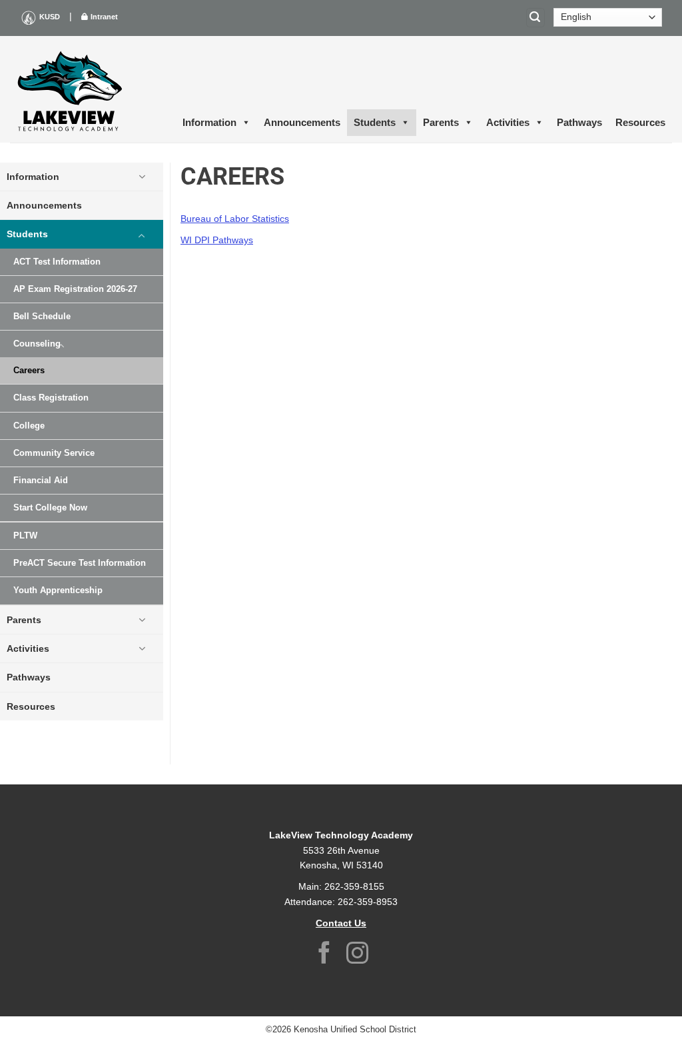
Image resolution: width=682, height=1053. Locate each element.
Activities (507, 122)
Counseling (37, 344)
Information (209, 122)
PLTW (25, 535)
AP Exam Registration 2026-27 (75, 289)
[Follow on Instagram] (357, 954)
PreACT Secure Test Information (79, 563)
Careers (29, 370)
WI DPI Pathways (216, 240)
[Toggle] (142, 176)
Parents (441, 122)
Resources (640, 122)
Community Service (54, 453)
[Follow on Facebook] (324, 954)
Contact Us (341, 923)
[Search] (535, 17)
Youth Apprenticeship (58, 590)
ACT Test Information (57, 262)
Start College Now (50, 508)
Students (375, 122)
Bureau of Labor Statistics (234, 218)
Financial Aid (40, 480)
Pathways (579, 122)
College (29, 426)
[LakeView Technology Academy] (70, 89)
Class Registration (51, 398)
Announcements (302, 122)
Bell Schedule (42, 316)
